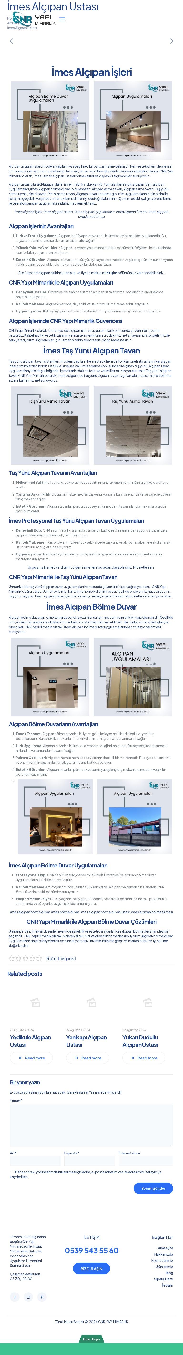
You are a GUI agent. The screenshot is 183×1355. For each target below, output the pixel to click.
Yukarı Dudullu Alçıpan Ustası (140, 1040)
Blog (169, 1273)
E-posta (71, 1153)
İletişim (167, 1285)
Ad (13, 1153)
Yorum (16, 1100)
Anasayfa (165, 1248)
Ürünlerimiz (164, 1266)
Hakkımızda (163, 1254)
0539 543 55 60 (92, 1250)
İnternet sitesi (129, 1153)
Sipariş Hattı (163, 1279)
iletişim (111, 272)
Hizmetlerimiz (144, 567)
